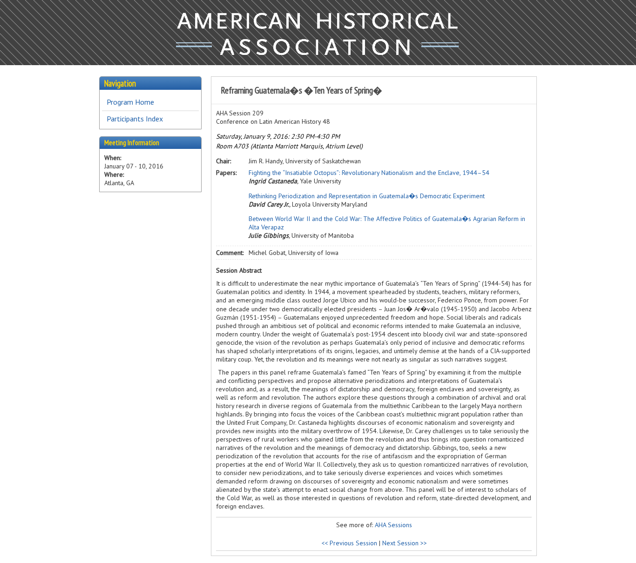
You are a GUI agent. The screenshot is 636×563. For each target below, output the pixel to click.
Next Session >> (404, 543)
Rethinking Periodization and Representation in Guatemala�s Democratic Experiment (367, 196)
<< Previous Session (349, 543)
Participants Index (135, 118)
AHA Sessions (393, 525)
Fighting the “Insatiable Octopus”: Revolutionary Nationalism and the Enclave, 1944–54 (369, 172)
